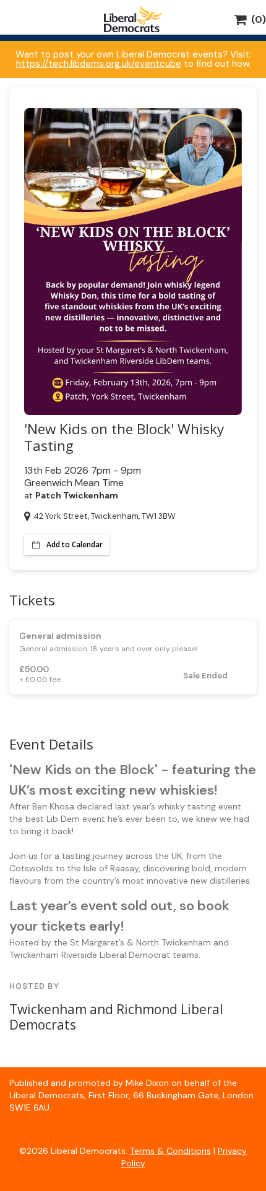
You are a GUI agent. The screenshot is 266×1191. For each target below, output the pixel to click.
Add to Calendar (74, 544)
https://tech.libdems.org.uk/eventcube (98, 64)
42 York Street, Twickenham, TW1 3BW (104, 516)
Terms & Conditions (170, 1150)
